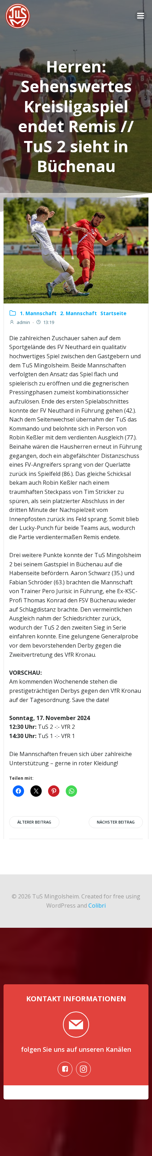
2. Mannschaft (78, 313)
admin (23, 322)
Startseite (113, 313)
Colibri (97, 905)
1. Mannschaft (38, 313)
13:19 (48, 322)
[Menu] (141, 16)
